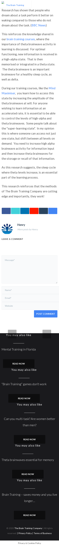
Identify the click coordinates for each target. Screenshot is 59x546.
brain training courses (21, 39)
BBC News (38, 25)
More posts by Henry (27, 229)
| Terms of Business (42, 533)
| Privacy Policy (24, 533)
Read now (18, 363)
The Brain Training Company (28, 528)
